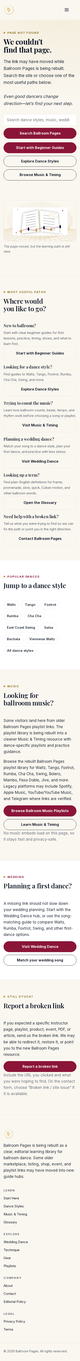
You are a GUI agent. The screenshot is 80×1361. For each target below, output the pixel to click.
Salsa (48, 628)
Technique (12, 1250)
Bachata (13, 639)
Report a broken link (40, 1066)
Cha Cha (34, 616)
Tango (30, 605)
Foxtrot (50, 605)
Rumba (12, 616)
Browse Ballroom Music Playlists (40, 810)
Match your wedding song (40, 960)
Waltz (11, 605)
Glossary (10, 1222)
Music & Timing (15, 1214)
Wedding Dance (16, 1242)
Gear (7, 1258)
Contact (10, 1294)
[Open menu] (66, 9)
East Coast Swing (21, 628)
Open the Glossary (40, 502)
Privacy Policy (14, 1321)
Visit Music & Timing (40, 425)
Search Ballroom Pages (40, 133)
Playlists (10, 1266)
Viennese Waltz (42, 639)
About (8, 1286)
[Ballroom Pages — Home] (9, 9)
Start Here (11, 1198)
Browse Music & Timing (40, 174)
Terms (8, 1329)
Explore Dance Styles (40, 161)
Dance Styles (14, 1206)
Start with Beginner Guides (40, 147)
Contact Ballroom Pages (40, 538)
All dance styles (20, 651)
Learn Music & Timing (40, 824)
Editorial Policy (15, 1302)
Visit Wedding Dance (40, 461)
